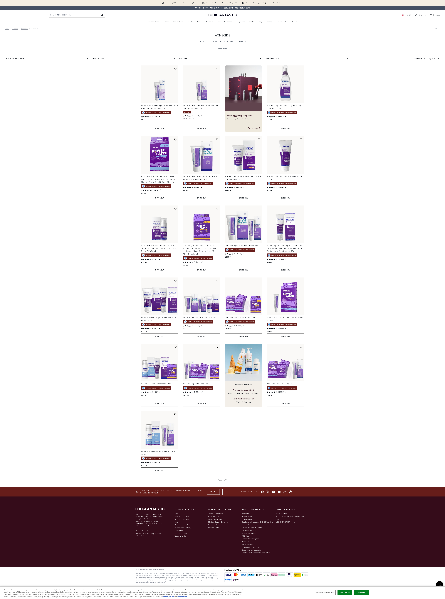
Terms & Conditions (216, 514)
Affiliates (245, 536)
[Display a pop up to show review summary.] (160, 116)
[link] (420, 15)
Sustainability (213, 525)
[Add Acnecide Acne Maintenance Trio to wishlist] (175, 347)
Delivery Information (182, 525)
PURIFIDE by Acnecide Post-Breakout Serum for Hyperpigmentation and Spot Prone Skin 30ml (159, 248)
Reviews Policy (214, 528)
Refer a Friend (247, 544)
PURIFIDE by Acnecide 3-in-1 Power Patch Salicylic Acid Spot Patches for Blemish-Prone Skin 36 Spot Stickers (158, 179)
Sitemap (245, 542)
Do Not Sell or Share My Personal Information (148, 534)
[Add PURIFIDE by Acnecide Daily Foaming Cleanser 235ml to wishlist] (301, 68)
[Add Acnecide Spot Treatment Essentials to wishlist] (259, 208)
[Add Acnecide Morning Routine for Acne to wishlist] (217, 280)
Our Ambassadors (249, 533)
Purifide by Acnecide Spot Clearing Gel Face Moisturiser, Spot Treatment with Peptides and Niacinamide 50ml (284, 248)
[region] (222, 592)
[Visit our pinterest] (290, 492)
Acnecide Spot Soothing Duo (280, 384)
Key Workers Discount (250, 547)
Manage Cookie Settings (325, 592)
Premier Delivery (181, 533)
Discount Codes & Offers (252, 528)
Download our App (182, 516)
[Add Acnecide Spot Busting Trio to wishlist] (217, 347)
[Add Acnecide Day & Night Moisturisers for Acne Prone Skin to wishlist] (175, 280)
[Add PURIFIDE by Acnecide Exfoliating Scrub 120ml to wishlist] (301, 139)
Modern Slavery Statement (218, 522)
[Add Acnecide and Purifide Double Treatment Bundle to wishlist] (301, 280)
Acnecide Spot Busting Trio (195, 384)
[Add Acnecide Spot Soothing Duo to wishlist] (301, 347)
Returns (177, 522)
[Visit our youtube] (279, 492)
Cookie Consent (142, 531)
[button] (243, 98)
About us (245, 514)
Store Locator (281, 514)
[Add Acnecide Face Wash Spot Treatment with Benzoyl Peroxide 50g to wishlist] (217, 139)
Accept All (361, 592)
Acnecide (24, 29)
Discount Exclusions (182, 519)
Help (176, 514)
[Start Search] (101, 14)
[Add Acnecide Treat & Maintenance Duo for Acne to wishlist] (175, 414)
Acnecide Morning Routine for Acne (199, 317)
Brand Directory (248, 519)
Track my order (180, 536)
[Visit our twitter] (268, 492)
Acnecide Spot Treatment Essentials (241, 245)
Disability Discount (249, 530)
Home (7, 29)
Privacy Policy (213, 516)
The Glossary (247, 516)
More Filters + (419, 58)
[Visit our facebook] (262, 492)
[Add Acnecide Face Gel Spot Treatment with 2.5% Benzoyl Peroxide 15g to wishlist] (175, 68)
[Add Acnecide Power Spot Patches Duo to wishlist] (259, 280)
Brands (15, 29)
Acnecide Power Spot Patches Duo (241, 317)
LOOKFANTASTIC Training (285, 522)
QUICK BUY (159, 129)
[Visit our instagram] (273, 492)
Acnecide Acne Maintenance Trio (156, 384)
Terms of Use (182, 596)
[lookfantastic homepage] (222, 14)
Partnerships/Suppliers (251, 539)
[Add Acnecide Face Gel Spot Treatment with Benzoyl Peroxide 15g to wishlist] (217, 68)
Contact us (179, 530)
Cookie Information (215, 519)
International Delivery (183, 528)
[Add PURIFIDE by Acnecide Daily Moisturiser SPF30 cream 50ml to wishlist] (259, 139)
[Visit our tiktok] (284, 492)
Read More (222, 49)
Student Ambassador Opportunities (256, 553)
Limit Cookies (345, 592)
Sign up (213, 492)
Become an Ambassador (252, 550)
